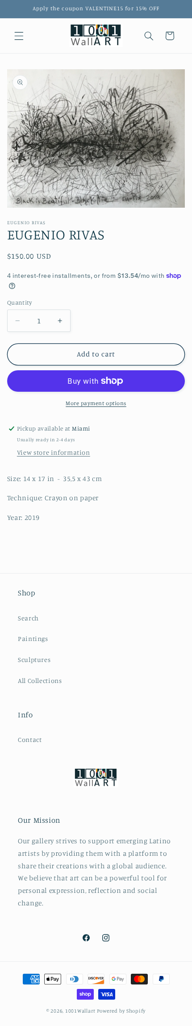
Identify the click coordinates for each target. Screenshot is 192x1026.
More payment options (96, 403)
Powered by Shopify (121, 1011)
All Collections (40, 680)
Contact (30, 739)
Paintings (33, 638)
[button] (18, 35)
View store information (53, 452)
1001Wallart (80, 1011)
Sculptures (34, 659)
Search (28, 618)
